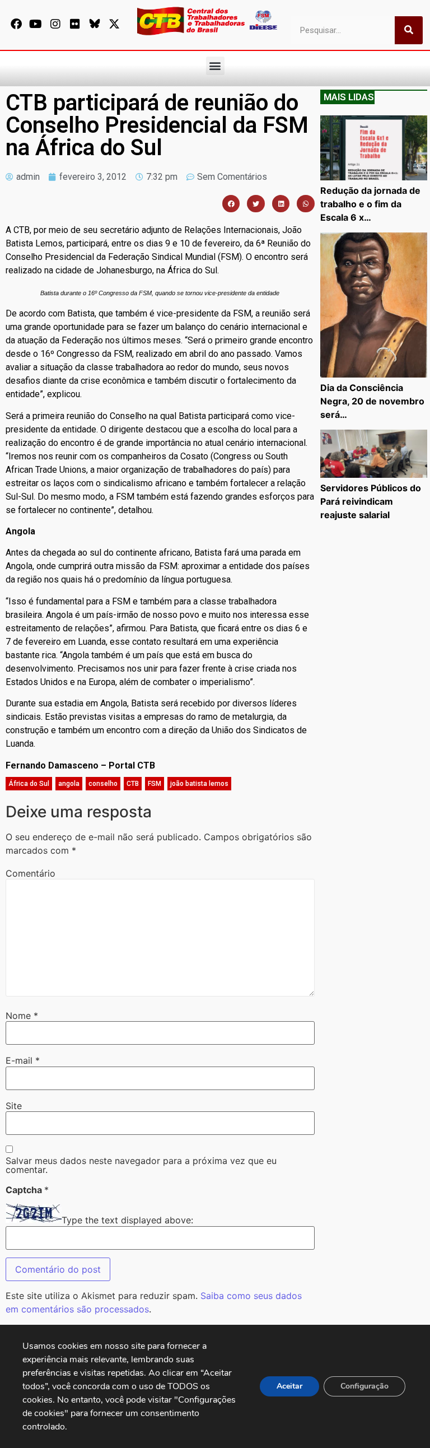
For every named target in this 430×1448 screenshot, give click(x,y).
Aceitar (289, 1386)
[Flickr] (75, 24)
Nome (22, 1015)
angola (69, 784)
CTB (133, 784)
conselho (103, 784)
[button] (215, 66)
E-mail (23, 1060)
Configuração (364, 1386)
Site (14, 1105)
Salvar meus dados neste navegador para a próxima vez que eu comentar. (141, 1165)
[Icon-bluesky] (95, 24)
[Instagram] (55, 24)
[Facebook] (16, 24)
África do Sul (28, 784)
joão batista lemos (199, 784)
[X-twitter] (114, 24)
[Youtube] (36, 24)
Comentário (30, 873)
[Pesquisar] (409, 30)
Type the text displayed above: (127, 1220)
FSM (154, 784)
